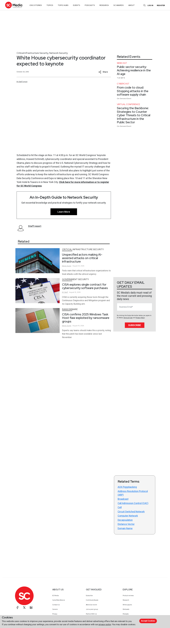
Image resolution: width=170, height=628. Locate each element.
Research (126, 600)
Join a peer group (92, 609)
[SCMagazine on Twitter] (24, 607)
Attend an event (91, 605)
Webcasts (126, 609)
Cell (120, 507)
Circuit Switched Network (131, 511)
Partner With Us (91, 614)
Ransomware (70, 309)
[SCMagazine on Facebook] (17, 607)
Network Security (58, 52)
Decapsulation (125, 520)
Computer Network (128, 515)
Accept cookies (148, 621)
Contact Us (56, 605)
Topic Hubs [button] (63, 5)
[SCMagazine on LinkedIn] (31, 607)
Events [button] (76, 5)
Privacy (54, 614)
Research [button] (104, 5)
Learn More (64, 211)
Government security (75, 279)
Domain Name (125, 528)
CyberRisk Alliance (58, 600)
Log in (150, 5)
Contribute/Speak (92, 600)
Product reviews (128, 595)
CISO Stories (35, 5)
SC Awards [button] (118, 5)
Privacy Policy (140, 318)
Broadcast (123, 499)
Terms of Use (127, 318)
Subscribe (134, 325)
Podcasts (126, 614)
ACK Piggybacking (127, 487)
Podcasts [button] (90, 5)
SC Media (55, 595)
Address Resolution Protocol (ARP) (133, 493)
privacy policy (105, 624)
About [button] (131, 5)
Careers (55, 609)
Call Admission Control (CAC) (133, 503)
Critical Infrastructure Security (32, 52)
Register (161, 5)
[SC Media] (13, 5)
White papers (127, 605)
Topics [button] (49, 5)
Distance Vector (126, 524)
